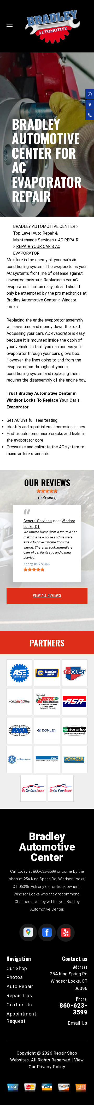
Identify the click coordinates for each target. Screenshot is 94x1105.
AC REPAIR (68, 239)
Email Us (77, 1023)
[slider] (47, 491)
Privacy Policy (51, 1066)
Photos (15, 977)
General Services (38, 521)
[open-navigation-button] (10, 26)
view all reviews (47, 595)
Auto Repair (20, 986)
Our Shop (17, 968)
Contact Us (19, 1004)
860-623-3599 (44, 871)
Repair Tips (19, 995)
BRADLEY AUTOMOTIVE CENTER (44, 226)
